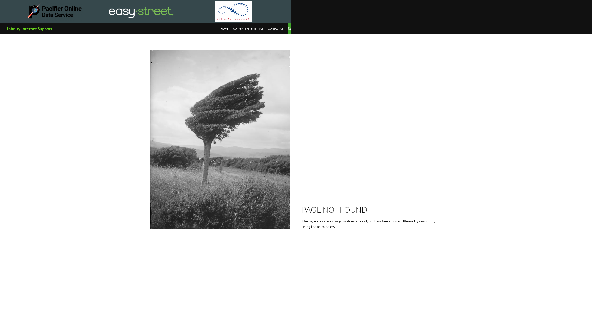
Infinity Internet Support (29, 28)
